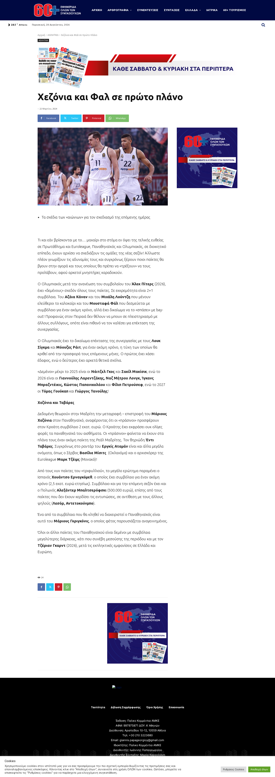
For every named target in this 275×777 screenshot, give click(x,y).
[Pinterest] (58, 587)
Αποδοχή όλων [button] (259, 769)
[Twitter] (50, 587)
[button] (263, 24)
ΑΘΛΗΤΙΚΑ (53, 35)
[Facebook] (41, 587)
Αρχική (41, 35)
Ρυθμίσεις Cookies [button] (233, 769)
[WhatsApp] (67, 587)
